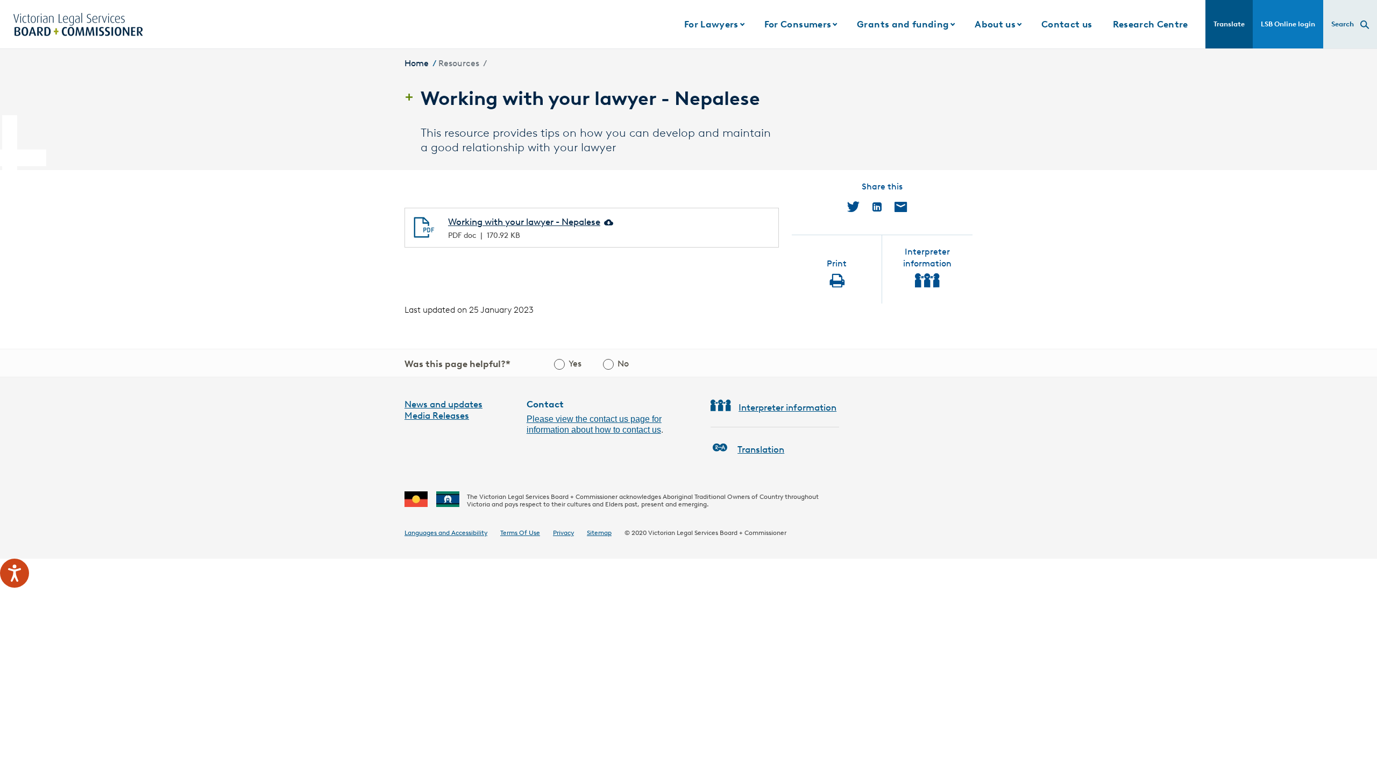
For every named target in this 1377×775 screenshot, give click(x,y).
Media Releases (436, 415)
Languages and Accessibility (445, 533)
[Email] (901, 207)
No (623, 363)
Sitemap (599, 533)
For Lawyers (711, 24)
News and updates (443, 404)
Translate (1229, 24)
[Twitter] (853, 207)
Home (416, 63)
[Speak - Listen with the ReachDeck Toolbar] (14, 573)
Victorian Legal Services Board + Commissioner (717, 533)
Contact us (1066, 24)
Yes (575, 363)
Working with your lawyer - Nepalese (524, 221)
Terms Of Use (520, 533)
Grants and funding (903, 24)
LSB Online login (1288, 24)
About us (995, 24)
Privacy (563, 533)
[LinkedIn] (877, 207)
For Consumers (797, 24)
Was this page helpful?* (457, 363)
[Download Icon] (607, 221)
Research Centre (1150, 24)
